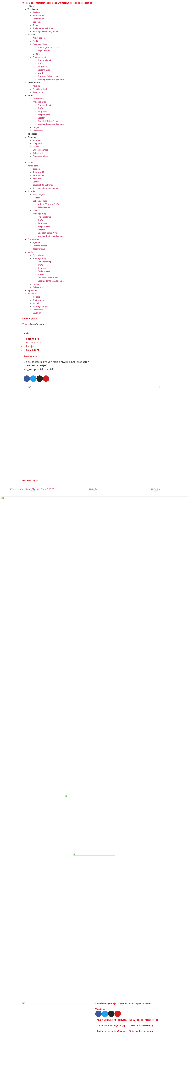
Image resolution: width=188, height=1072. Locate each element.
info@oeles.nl (151, 1020)
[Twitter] (33, 378)
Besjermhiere (44, 70)
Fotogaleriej (38, 99)
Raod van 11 (38, 15)
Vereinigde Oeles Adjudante (45, 31)
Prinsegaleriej (39, 57)
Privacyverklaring (145, 1025)
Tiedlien (36, 41)
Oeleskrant (38, 130)
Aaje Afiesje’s (44, 51)
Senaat (36, 25)
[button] (57, 159)
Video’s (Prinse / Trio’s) (48, 47)
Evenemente (33, 83)
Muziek (36, 146)
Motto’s (36, 54)
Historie (31, 35)
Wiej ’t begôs (39, 38)
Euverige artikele (40, 156)
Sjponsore (32, 134)
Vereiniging (32, 9)
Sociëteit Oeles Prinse (43, 28)
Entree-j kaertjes (40, 150)
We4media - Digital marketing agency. (135, 1031)
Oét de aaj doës (40, 44)
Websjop (31, 137)
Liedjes (36, 127)
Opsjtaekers (38, 143)
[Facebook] (27, 378)
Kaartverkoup (39, 92)
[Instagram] (39, 378)
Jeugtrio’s (42, 67)
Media (30, 95)
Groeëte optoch (40, 89)
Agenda (36, 86)
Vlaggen (36, 140)
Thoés (30, 6)
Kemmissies (38, 19)
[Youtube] (46, 378)
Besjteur (36, 12)
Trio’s (40, 63)
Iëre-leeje (37, 22)
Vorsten (41, 73)
